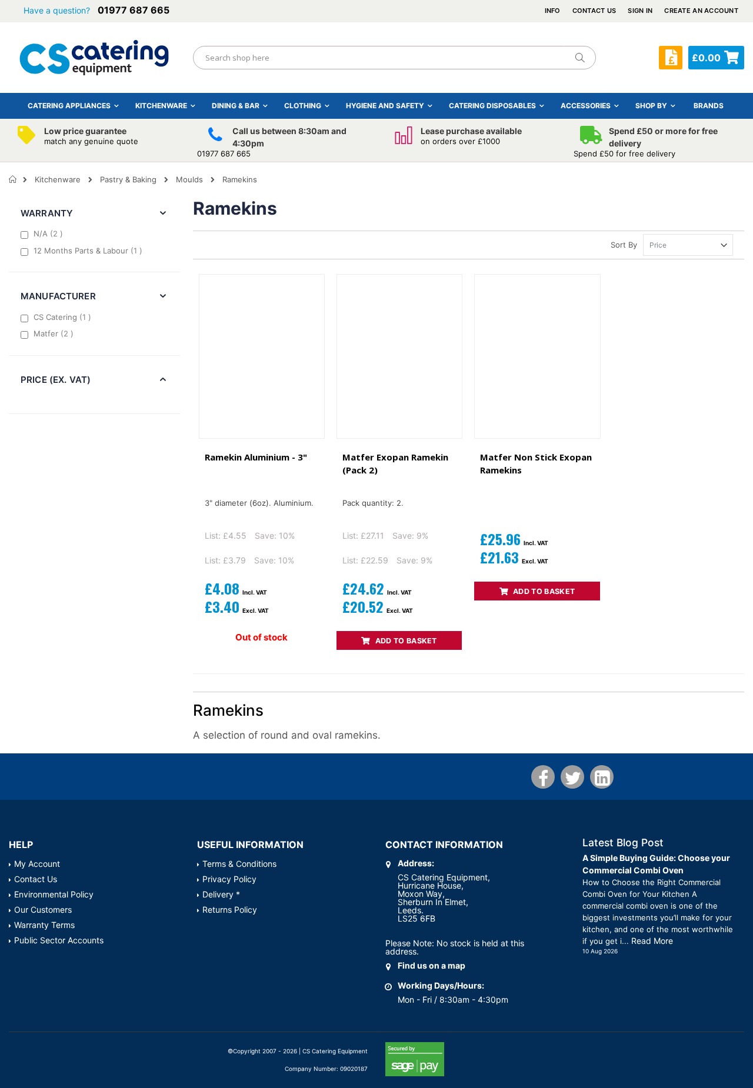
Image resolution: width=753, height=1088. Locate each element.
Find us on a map (431, 965)
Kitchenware (58, 179)
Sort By (624, 244)
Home (13, 179)
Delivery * (221, 894)
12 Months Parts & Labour (89, 250)
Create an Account (701, 10)
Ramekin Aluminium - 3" (256, 457)
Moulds (189, 179)
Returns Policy (229, 910)
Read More (652, 941)
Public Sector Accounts (59, 940)
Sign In (640, 10)
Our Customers (43, 910)
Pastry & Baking (128, 179)
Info (553, 10)
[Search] (579, 57)
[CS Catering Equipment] (94, 57)
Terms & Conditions (239, 864)
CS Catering (64, 317)
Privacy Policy (229, 879)
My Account (37, 864)
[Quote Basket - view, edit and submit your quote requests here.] (670, 57)
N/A (50, 233)
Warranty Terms (44, 925)
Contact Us (594, 10)
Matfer (55, 333)
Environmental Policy (54, 894)
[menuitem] (709, 105)
